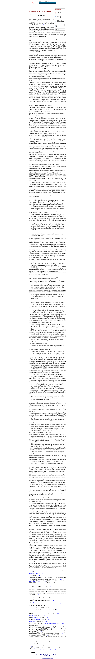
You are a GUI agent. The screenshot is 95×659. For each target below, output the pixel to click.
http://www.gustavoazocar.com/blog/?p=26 (34, 573)
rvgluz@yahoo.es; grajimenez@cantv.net (47, 658)
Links (32, 571)
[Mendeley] (55, 26)
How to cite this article (60, 17)
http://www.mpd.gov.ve (44, 609)
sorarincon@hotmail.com (43, 24)
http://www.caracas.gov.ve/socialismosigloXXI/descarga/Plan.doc (51, 623)
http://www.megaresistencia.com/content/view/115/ (36, 581)
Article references (59, 16)
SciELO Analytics (59, 12)
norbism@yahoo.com (47, 20)
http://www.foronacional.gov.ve (33, 621)
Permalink (57, 29)
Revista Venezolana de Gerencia (36, 9)
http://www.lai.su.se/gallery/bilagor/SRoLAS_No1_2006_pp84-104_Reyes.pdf (55, 645)
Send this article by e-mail (60, 21)
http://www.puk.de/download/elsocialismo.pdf (35, 584)
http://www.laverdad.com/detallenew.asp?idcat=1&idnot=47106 (47, 649)
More (57, 26)
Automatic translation (59, 20)
